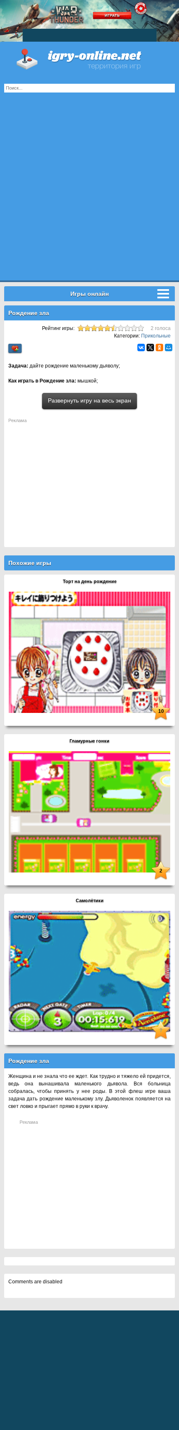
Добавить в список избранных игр (15, 348)
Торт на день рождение (90, 581)
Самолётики (90, 900)
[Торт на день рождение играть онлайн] (89, 652)
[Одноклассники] (159, 347)
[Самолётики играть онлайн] (89, 971)
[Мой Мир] (168, 347)
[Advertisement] (89, 190)
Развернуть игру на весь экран (89, 400)
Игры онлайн (89, 58)
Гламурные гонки (89, 740)
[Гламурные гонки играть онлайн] (89, 812)
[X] (150, 347)
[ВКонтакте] (141, 347)
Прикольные (156, 336)
